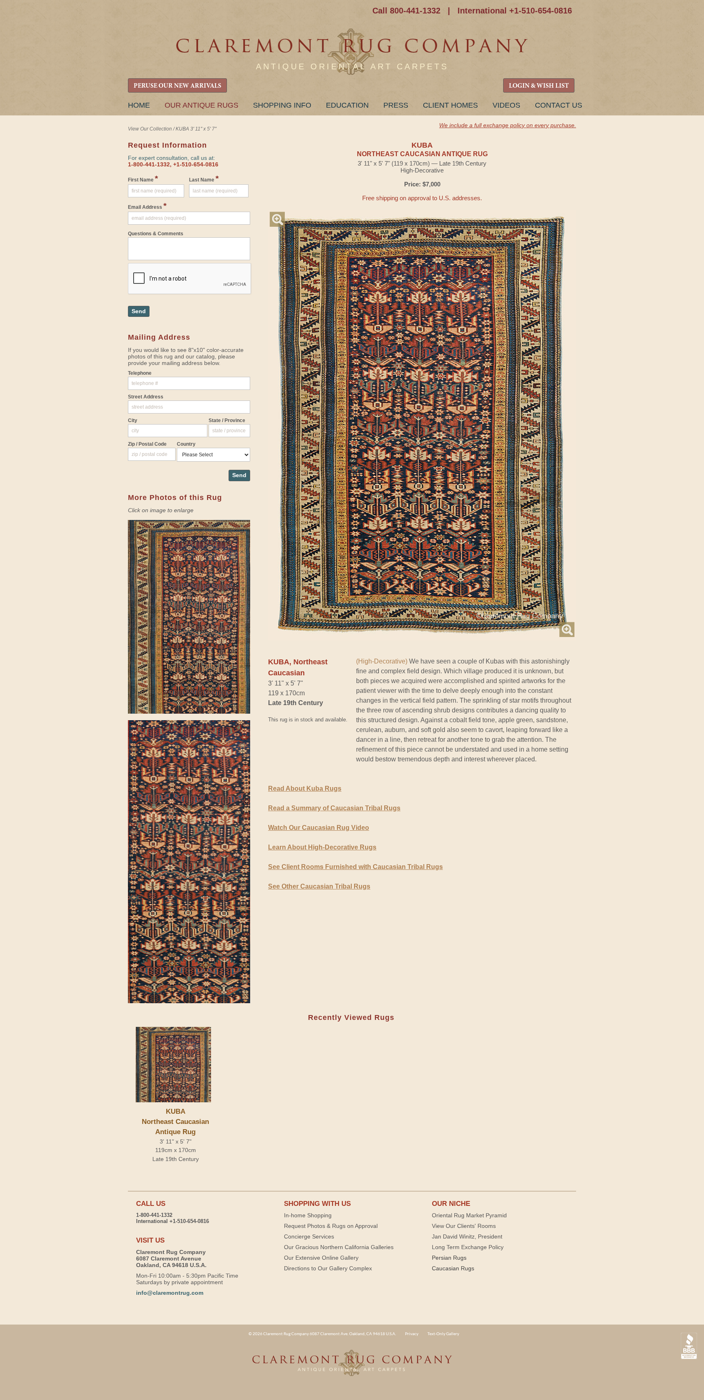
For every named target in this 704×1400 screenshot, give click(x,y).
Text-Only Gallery (443, 1333)
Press (395, 105)
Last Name (204, 178)
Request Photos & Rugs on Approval (331, 1226)
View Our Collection (150, 129)
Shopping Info (282, 105)
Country (186, 444)
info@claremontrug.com (169, 1292)
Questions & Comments (155, 234)
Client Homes (450, 105)
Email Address (147, 205)
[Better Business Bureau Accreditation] (689, 1346)
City (132, 420)
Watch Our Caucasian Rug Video (318, 827)
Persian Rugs (449, 1257)
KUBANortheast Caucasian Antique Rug (175, 1122)
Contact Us (558, 105)
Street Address (145, 397)
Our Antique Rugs (201, 105)
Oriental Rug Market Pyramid (469, 1215)
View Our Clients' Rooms (464, 1226)
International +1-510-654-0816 (515, 10)
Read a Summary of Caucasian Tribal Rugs (334, 808)
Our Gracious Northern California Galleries (339, 1247)
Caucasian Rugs (453, 1268)
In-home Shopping (308, 1215)
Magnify (277, 219)
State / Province (227, 420)
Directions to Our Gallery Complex (328, 1268)
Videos (506, 105)
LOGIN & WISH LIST (539, 86)
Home (139, 105)
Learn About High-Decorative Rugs (322, 847)
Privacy (411, 1333)
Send (139, 311)
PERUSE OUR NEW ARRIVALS (177, 86)
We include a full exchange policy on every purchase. (507, 125)
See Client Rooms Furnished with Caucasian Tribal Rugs (355, 866)
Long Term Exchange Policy (468, 1247)
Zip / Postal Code (147, 444)
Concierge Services (309, 1236)
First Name (143, 178)
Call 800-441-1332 (406, 10)
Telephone (140, 373)
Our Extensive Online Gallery (321, 1257)
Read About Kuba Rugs (304, 788)
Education (347, 105)
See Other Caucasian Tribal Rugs (319, 886)
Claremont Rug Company (352, 52)
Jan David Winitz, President (467, 1236)
